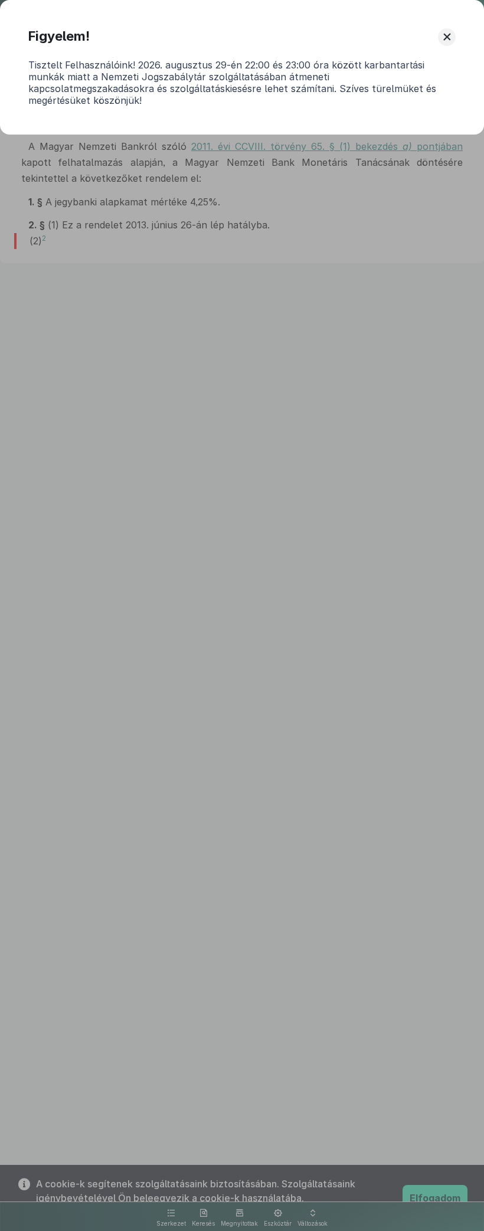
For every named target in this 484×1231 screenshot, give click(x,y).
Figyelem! (59, 36)
